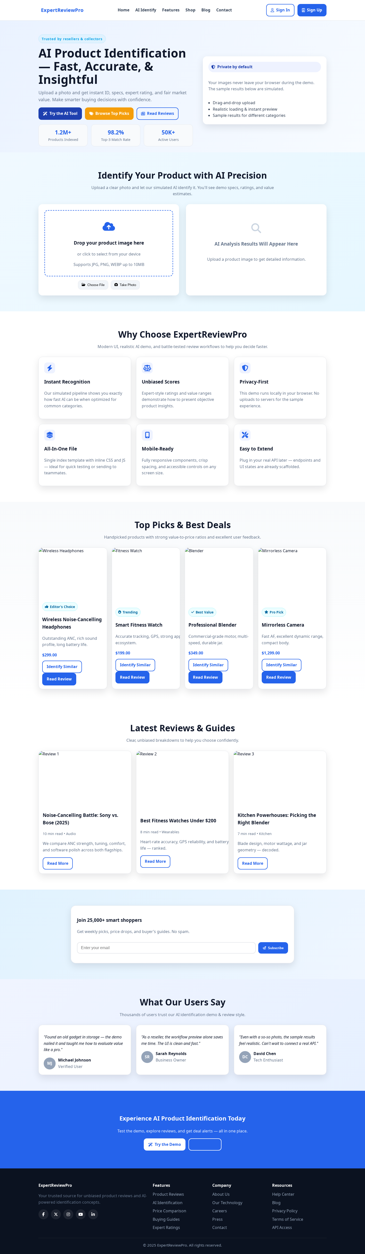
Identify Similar (62, 666)
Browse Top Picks (112, 113)
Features (171, 10)
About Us (221, 1194)
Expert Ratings (166, 1227)
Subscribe (276, 948)
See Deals (207, 1144)
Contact (224, 10)
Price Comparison (169, 1211)
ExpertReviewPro (62, 10)
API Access (282, 1227)
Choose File (96, 285)
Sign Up (314, 10)
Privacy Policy (284, 1211)
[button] (108, 243)
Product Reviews (168, 1194)
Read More (57, 863)
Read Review (59, 679)
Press (217, 1219)
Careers (219, 1211)
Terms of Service (287, 1219)
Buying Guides (166, 1219)
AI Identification (167, 1202)
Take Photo (128, 285)
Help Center (283, 1194)
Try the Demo (168, 1144)
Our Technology (227, 1202)
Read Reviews (160, 113)
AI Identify (145, 10)
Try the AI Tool (63, 113)
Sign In (283, 10)
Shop (190, 10)
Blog (205, 10)
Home (123, 10)
